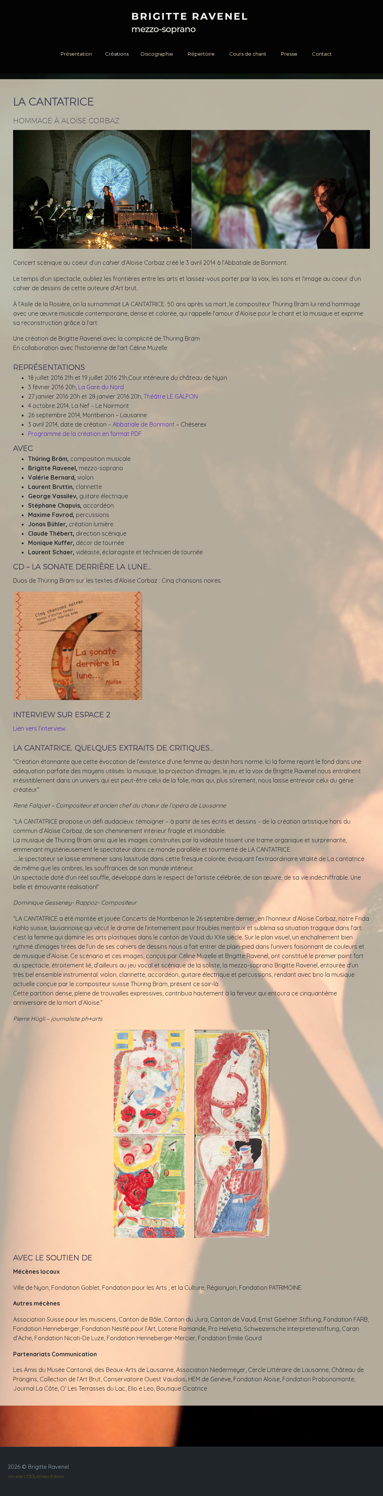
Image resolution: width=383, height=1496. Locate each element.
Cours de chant (247, 54)
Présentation (76, 54)
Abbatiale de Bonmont (144, 424)
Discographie (157, 54)
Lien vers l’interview (39, 728)
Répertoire (201, 54)
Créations (117, 54)
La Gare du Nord (101, 387)
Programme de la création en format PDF (85, 433)
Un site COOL (22, 1476)
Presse (289, 54)
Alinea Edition (50, 1476)
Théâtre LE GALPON (171, 396)
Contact (322, 54)
